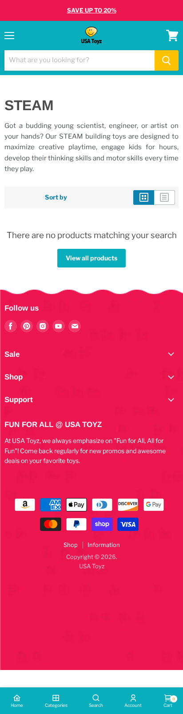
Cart (167, 702)
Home (17, 705)
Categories (56, 705)
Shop (71, 544)
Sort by (56, 197)
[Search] (167, 60)
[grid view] (143, 197)
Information (104, 544)
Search (96, 705)
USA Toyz (91, 566)
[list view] (164, 197)
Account (133, 705)
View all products (91, 258)
